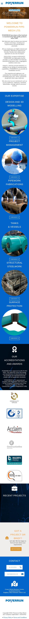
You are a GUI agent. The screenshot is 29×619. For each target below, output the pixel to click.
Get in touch (16, 549)
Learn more (13, 137)
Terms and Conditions (20, 617)
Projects (9, 517)
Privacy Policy (7, 617)
